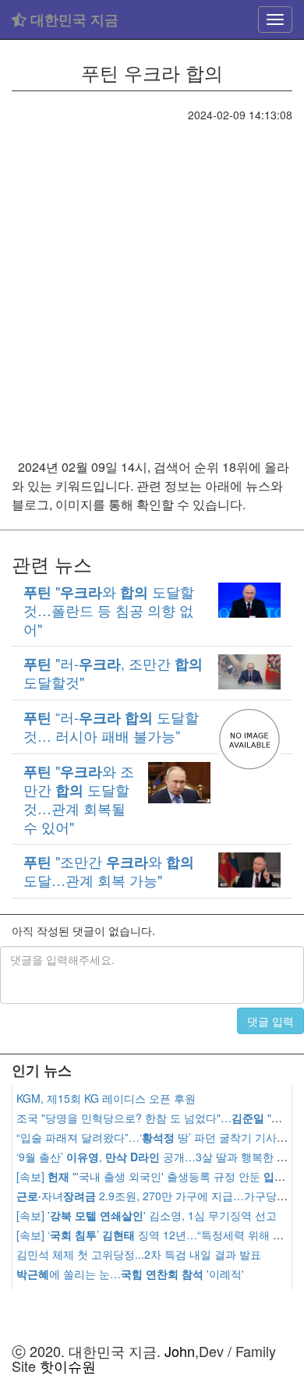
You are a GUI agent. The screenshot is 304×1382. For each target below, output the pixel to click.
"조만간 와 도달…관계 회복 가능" (108, 870)
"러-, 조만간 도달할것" (113, 672)
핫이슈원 (68, 1365)
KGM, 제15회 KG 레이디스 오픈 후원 (106, 1098)
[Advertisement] (152, 282)
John (179, 1351)
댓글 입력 (270, 1021)
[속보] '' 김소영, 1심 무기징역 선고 (146, 1215)
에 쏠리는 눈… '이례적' (130, 1273)
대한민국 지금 (72, 19)
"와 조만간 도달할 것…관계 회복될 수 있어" (78, 798)
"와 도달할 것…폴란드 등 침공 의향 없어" (108, 610)
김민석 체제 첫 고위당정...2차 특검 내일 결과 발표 (138, 1254)
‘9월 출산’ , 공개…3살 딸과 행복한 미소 (157, 1156)
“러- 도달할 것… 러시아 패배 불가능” (111, 726)
